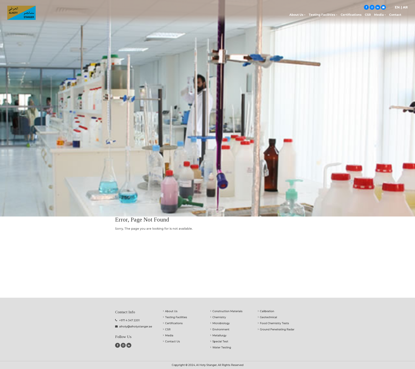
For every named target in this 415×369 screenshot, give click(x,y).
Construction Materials (227, 311)
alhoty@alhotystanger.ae (135, 326)
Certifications (351, 15)
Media (169, 335)
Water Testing (221, 347)
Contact (395, 15)
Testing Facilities (176, 317)
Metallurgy (219, 335)
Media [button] (379, 15)
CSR (368, 15)
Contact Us (172, 341)
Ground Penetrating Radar (277, 329)
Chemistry (219, 317)
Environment (220, 329)
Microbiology (221, 323)
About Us (171, 311)
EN (398, 7)
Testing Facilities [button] (322, 15)
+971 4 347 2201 (129, 320)
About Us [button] (296, 15)
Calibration (267, 311)
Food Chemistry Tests (274, 323)
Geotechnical (268, 317)
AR (405, 7)
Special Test (220, 341)
